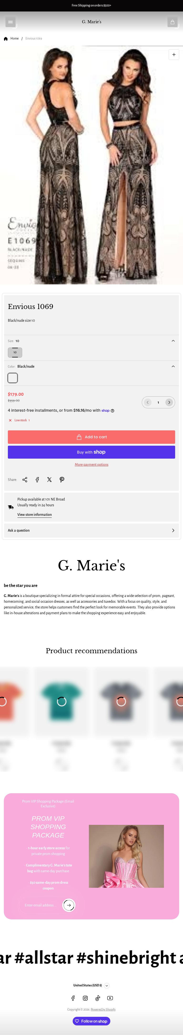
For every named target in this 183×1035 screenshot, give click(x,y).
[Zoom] (174, 54)
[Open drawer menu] (10, 22)
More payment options (91, 465)
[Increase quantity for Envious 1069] (169, 402)
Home (14, 38)
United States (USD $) (87, 985)
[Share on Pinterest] (62, 479)
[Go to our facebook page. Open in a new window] (73, 998)
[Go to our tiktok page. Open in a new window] (97, 998)
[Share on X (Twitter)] (49, 479)
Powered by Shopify (103, 1009)
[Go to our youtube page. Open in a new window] (110, 998)
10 (15, 352)
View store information (34, 515)
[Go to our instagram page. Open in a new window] (85, 998)
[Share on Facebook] (37, 479)
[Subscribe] (69, 905)
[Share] (25, 479)
